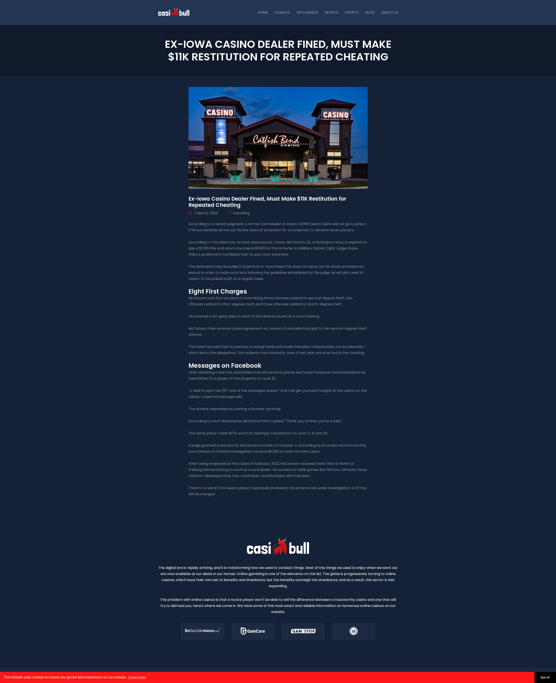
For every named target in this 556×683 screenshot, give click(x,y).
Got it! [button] (545, 677)
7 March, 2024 (205, 213)
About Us (390, 12)
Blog (370, 12)
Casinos (282, 12)
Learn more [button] (137, 677)
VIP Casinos (307, 12)
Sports (331, 12)
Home (263, 12)
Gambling (241, 213)
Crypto (352, 12)
